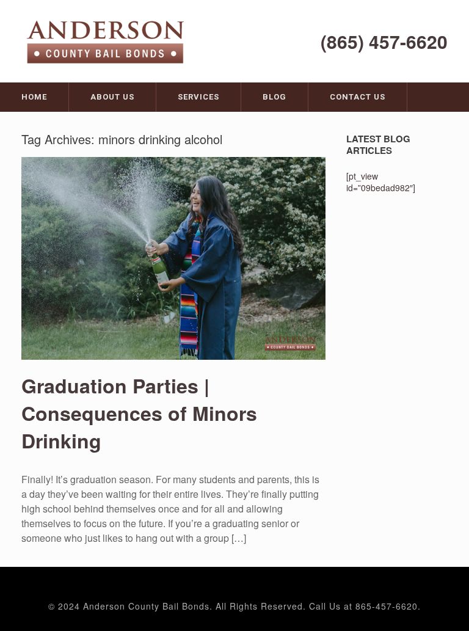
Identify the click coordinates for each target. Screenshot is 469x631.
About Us (112, 96)
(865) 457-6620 (384, 41)
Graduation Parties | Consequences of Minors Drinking (139, 412)
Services (198, 96)
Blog (274, 96)
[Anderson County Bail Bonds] (106, 40)
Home (34, 96)
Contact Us (357, 96)
